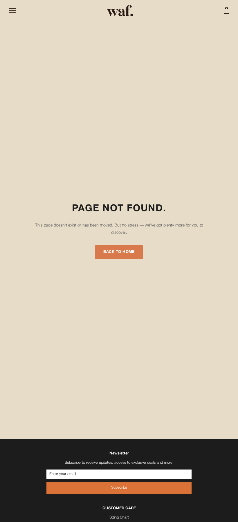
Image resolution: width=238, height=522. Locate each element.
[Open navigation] (12, 10)
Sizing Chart (119, 517)
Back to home (119, 252)
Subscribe (119, 487)
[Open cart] (226, 10)
